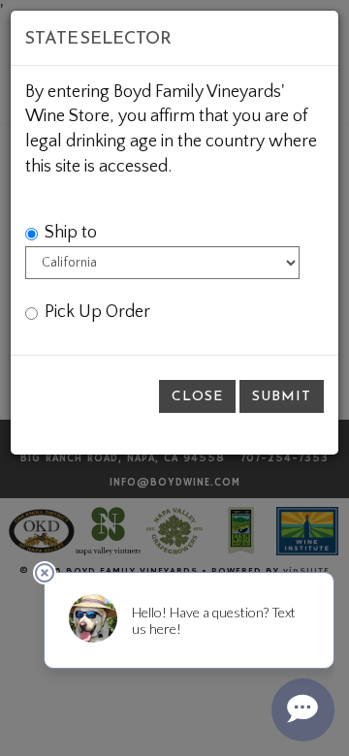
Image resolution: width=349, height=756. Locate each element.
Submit (281, 396)
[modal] (174, 378)
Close (197, 396)
